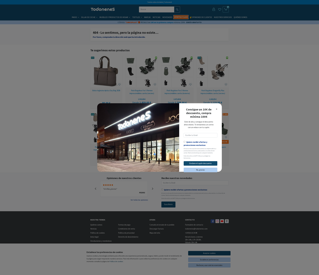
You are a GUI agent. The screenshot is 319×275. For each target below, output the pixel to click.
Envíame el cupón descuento (200, 163)
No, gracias (200, 170)
